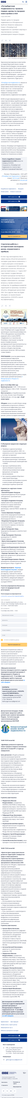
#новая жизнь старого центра (9, 1024)
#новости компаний (15, 191)
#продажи (20, 188)
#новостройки (5, 191)
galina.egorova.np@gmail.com (14, 1059)
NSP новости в (13, 197)
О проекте (5, 1085)
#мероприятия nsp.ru (7, 1027)
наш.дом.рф (23, 180)
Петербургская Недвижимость (11, 82)
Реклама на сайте (16, 1082)
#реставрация (14, 1021)
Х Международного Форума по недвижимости (12, 379)
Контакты (4, 1082)
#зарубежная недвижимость (8, 188)
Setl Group (16, 178)
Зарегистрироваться (14, 236)
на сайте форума (7, 1016)
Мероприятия (17, 1086)
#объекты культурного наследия (9, 1030)
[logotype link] (5, 2)
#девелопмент (5, 1021)
